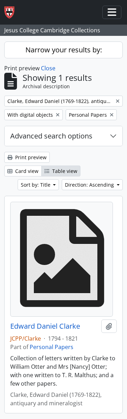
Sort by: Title (36, 184)
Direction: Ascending (90, 184)
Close (48, 68)
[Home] (12, 12)
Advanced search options (51, 136)
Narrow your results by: (63, 49)
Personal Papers (51, 347)
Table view (64, 171)
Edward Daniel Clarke (45, 326)
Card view (26, 171)
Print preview (30, 157)
